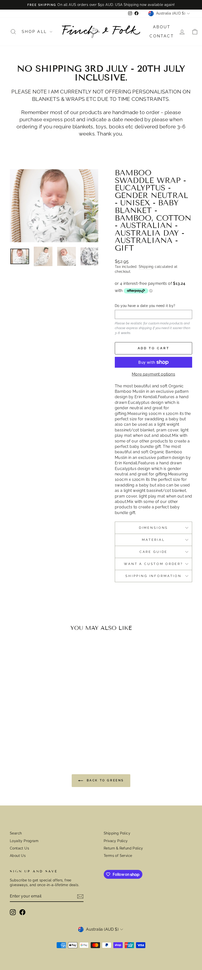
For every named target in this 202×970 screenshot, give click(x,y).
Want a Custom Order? (153, 564)
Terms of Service (118, 856)
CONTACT (162, 36)
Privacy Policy (116, 841)
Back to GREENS (104, 780)
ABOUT (162, 27)
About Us (18, 856)
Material (153, 540)
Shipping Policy (117, 833)
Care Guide (153, 552)
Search (16, 833)
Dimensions (153, 528)
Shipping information (153, 576)
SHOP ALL (35, 31)
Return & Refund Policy (123, 848)
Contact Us (19, 848)
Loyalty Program (24, 841)
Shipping (146, 267)
